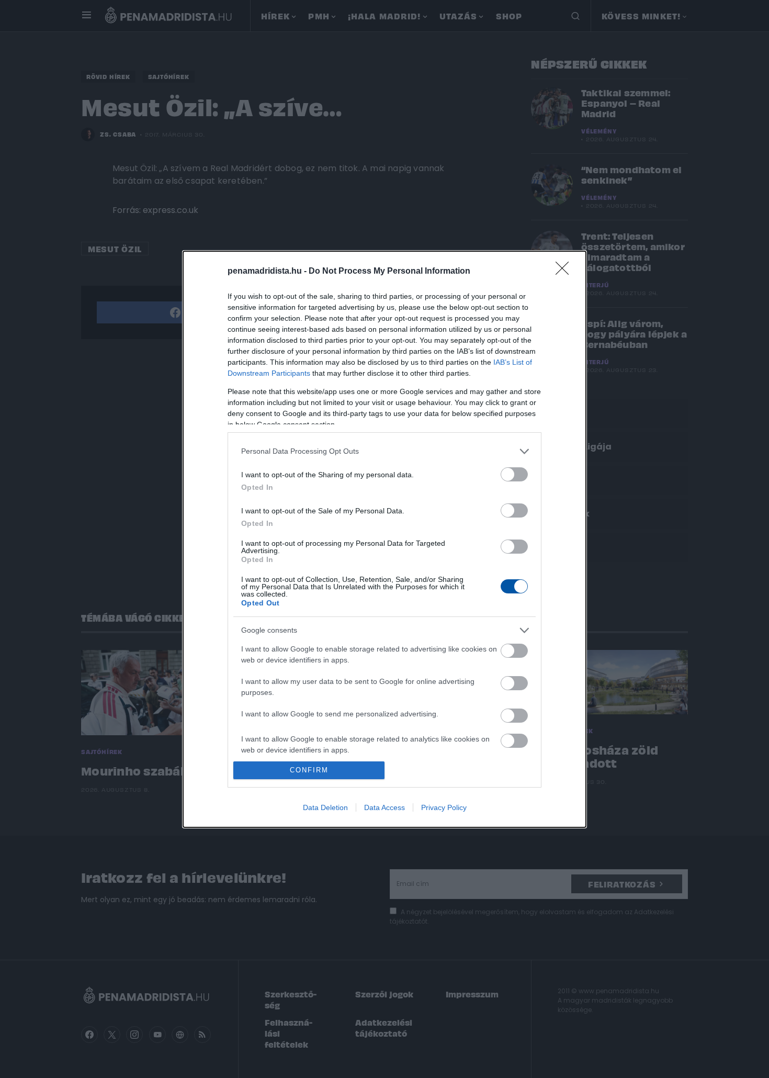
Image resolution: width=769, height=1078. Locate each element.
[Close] (565, 272)
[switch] (514, 474)
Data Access (384, 807)
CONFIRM (309, 770)
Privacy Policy (444, 807)
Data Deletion (325, 807)
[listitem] (384, 451)
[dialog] (384, 539)
